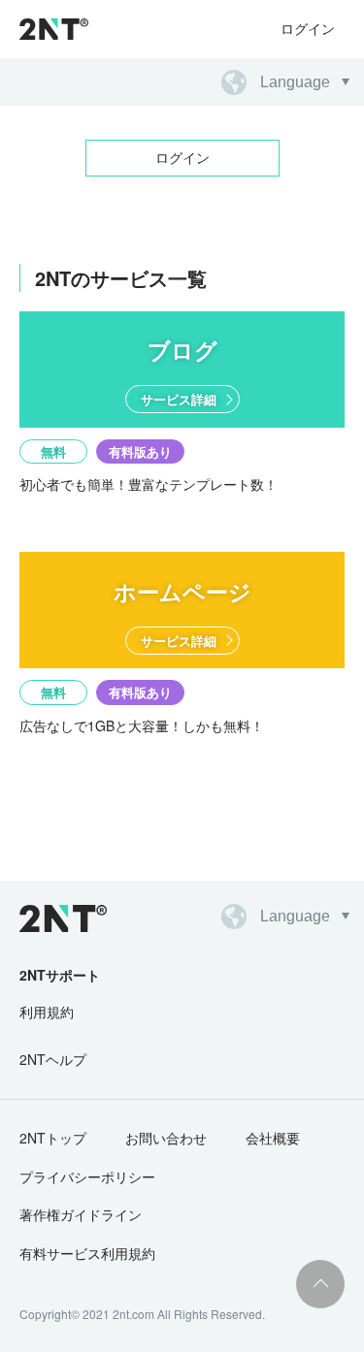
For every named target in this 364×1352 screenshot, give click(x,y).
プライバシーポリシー (87, 1176)
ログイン (308, 28)
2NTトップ (52, 1137)
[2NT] (53, 29)
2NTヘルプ (52, 1059)
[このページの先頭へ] (320, 1284)
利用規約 (46, 1011)
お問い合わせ (166, 1137)
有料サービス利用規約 (87, 1253)
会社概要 (273, 1137)
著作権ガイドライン (80, 1214)
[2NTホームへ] (52, 918)
